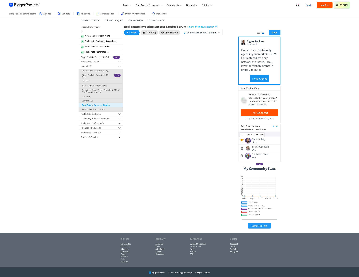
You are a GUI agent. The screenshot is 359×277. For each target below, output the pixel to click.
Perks (123, 259)
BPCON (344, 5)
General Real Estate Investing (95, 70)
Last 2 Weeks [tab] (247, 134)
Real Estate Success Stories (96, 105)
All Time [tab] (259, 134)
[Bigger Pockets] (24, 5)
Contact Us (160, 254)
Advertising (160, 249)
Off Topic (86, 96)
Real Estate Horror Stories (94, 109)
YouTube (233, 249)
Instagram (234, 251)
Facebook (234, 244)
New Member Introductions (94, 85)
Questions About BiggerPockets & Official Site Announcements (101, 91)
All (82, 31)
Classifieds (125, 251)
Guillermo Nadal (260, 154)
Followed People (135, 20)
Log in (309, 5)
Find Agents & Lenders (147, 5)
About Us (159, 244)
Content (190, 5)
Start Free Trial (259, 225)
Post (274, 32)
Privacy (193, 251)
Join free (324, 5)
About (275, 126)
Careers (159, 251)
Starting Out (87, 100)
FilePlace (124, 256)
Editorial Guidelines (198, 244)
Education (125, 249)
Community (172, 5)
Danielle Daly (259, 139)
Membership (126, 244)
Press (158, 246)
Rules (192, 249)
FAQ (192, 254)
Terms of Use (195, 246)
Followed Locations (156, 20)
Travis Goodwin (260, 146)
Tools (125, 5)
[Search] (297, 5)
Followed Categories (114, 20)
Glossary (124, 261)
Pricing (206, 5)
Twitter (233, 246)
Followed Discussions (90, 20)
